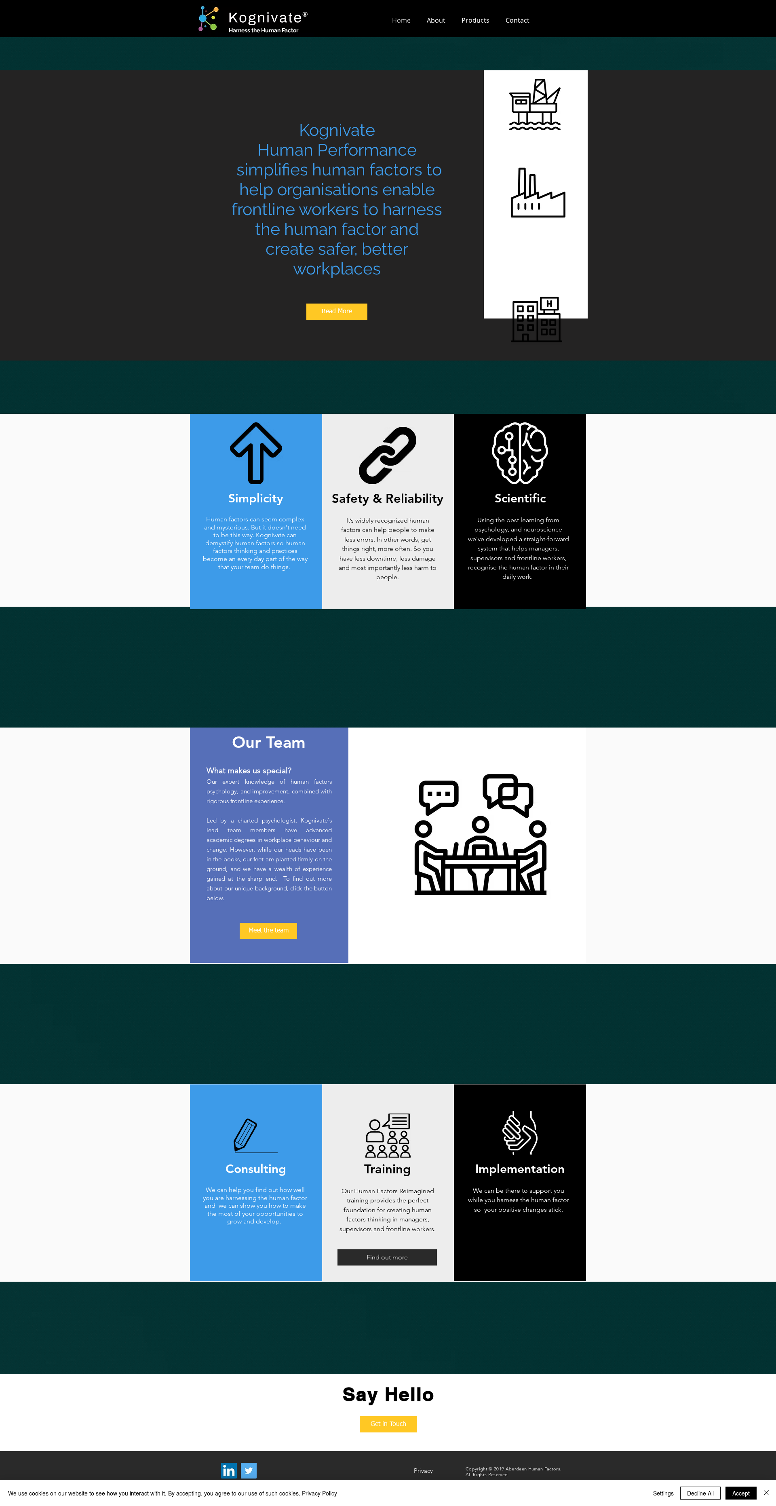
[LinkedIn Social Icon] (229, 1471)
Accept (741, 1493)
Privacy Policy (319, 1493)
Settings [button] (663, 1493)
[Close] (766, 1493)
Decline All (700, 1493)
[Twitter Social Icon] (249, 1471)
